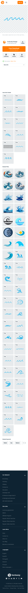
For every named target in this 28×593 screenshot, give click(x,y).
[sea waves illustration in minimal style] (8, 324)
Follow (22, 43)
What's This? (13, 61)
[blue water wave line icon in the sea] (8, 98)
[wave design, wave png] (8, 231)
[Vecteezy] (2, 2)
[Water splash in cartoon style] (8, 277)
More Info (6, 63)
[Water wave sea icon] (8, 359)
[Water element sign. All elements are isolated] (8, 347)
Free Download (14, 49)
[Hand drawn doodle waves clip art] (8, 192)
